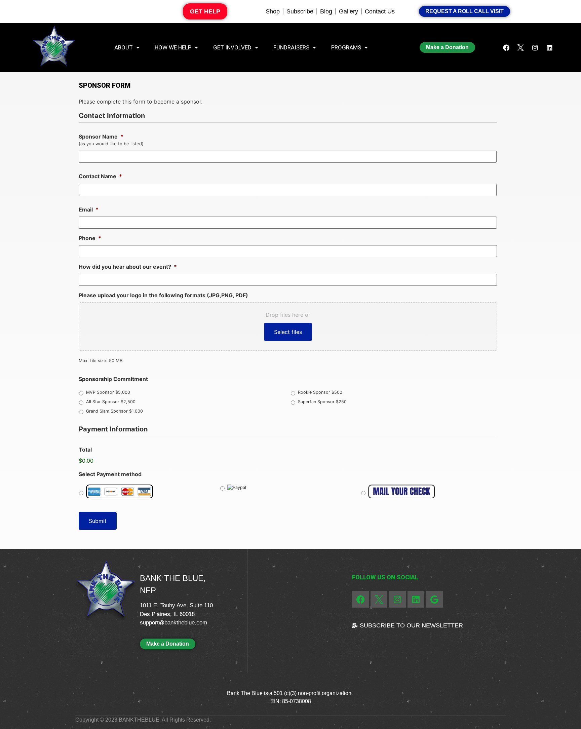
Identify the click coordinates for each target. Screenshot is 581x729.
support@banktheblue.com (173, 622)
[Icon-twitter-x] (520, 47)
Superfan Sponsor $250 (322, 401)
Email (89, 209)
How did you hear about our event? (128, 266)
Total (85, 449)
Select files (288, 332)
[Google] (434, 599)
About (123, 47)
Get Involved (232, 47)
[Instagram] (535, 47)
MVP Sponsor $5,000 (108, 392)
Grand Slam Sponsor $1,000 (114, 411)
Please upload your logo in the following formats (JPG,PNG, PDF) (163, 295)
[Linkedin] (549, 47)
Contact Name (100, 176)
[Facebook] (506, 47)
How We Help (173, 47)
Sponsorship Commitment (113, 379)
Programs (346, 47)
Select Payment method (110, 474)
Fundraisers (291, 47)
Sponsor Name (101, 136)
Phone (90, 238)
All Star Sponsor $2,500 (110, 401)
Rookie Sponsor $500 (320, 392)
